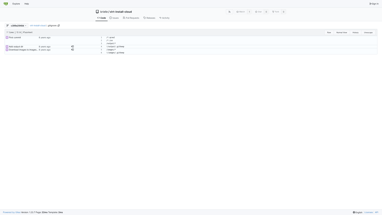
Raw (329, 32)
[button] (72, 46)
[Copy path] (59, 25)
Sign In (375, 3)
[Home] (5, 3)
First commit (15, 37)
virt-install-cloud (121, 11)
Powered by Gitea (11, 212)
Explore (16, 3)
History (356, 32)
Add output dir (16, 46)
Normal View (341, 32)
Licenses (368, 212)
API (376, 212)
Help (26, 3)
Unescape (368, 32)
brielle (104, 11)
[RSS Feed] (229, 11)
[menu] (357, 212)
